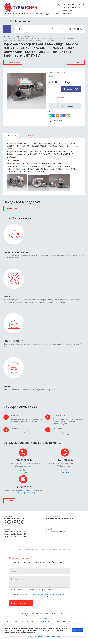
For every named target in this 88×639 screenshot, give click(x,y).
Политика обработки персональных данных (44, 616)
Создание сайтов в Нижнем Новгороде (44, 637)
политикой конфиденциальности (36, 597)
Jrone (51, 76)
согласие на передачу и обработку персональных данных (42, 594)
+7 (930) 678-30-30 (23, 487)
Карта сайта (44, 618)
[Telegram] (61, 115)
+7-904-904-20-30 (71, 7)
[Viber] (64, 115)
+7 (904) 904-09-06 (23, 460)
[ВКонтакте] (53, 115)
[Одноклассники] (57, 115)
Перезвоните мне (19, 603)
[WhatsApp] (68, 115)
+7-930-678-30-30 (13, 523)
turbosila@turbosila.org (26, 492)
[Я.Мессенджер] (50, 115)
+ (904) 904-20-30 (65, 460)
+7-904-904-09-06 (72, 4)
